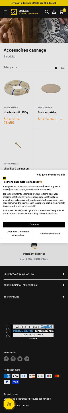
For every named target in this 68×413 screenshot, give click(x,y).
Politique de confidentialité (50, 174)
